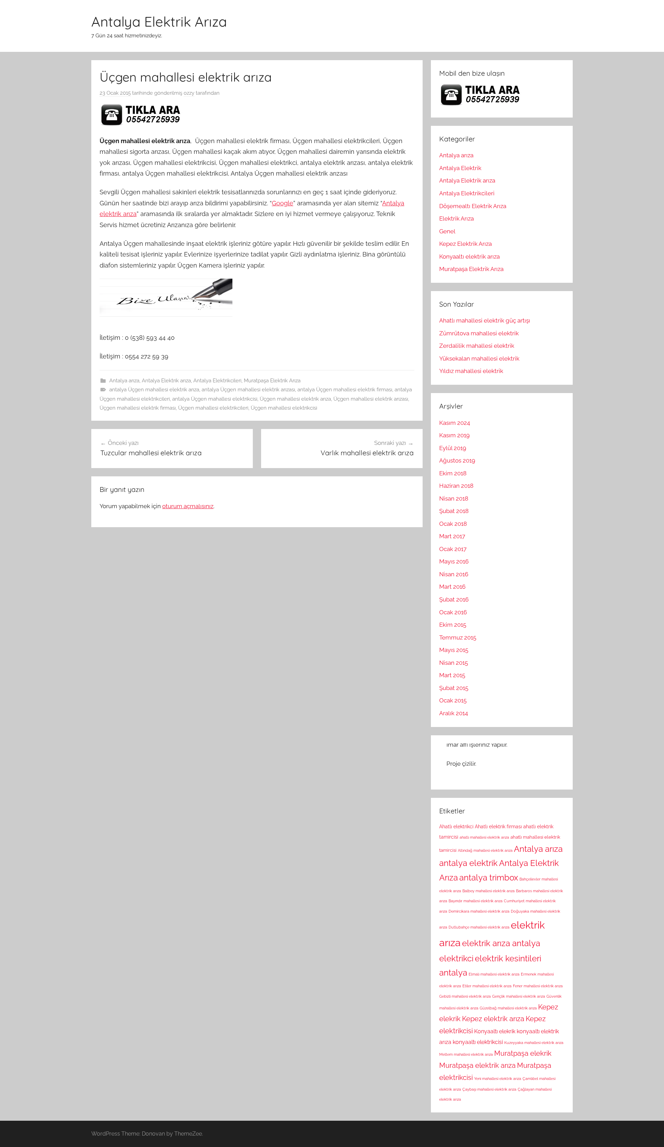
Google (282, 203)
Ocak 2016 (453, 612)
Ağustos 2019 (457, 460)
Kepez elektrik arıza (493, 1019)
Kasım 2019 (454, 435)
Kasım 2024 (454, 422)
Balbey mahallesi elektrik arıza (488, 891)
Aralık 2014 (453, 713)
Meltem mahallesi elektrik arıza (466, 1054)
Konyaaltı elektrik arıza (469, 256)
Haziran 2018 (456, 485)
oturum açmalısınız (187, 506)
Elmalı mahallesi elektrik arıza (494, 974)
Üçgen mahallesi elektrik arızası (370, 399)
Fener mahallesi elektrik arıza (538, 986)
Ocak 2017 (453, 548)
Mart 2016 (452, 586)
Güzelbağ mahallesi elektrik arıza (508, 1008)
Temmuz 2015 (457, 637)
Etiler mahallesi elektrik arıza (486, 986)
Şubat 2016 (454, 599)
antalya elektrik (468, 863)
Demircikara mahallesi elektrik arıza (479, 911)
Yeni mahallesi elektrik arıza (497, 1078)
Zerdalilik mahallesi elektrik (476, 345)
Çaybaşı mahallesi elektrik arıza (489, 1089)
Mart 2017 (452, 536)
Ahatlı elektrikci (456, 826)
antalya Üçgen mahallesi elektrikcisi (214, 399)
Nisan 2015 (453, 662)
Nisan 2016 (453, 574)
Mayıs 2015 (453, 649)
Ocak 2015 (453, 700)
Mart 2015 (452, 675)
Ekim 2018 (453, 473)
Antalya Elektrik (460, 168)
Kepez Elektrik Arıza (465, 243)
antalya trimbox (488, 878)
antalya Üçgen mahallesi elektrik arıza (154, 389)
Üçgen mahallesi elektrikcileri (213, 408)
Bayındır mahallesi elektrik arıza (475, 901)
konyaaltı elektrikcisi (478, 1042)
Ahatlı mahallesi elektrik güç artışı (484, 320)
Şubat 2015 (453, 687)
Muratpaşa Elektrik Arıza (272, 380)
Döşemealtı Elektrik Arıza (472, 206)
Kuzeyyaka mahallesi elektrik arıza (533, 1043)
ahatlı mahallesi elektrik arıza (484, 837)
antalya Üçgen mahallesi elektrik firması (344, 389)
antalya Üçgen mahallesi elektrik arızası (248, 389)
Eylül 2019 (452, 448)
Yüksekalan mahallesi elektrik (479, 358)
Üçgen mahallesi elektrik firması (138, 408)
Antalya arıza (124, 380)
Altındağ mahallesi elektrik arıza (485, 850)
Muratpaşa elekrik (523, 1053)
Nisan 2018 (453, 498)
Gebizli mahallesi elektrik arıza (465, 996)
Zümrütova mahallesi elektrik (479, 333)
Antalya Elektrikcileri (217, 380)
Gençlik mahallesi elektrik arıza (518, 996)
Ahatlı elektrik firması (498, 826)
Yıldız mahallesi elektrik (471, 370)
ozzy (189, 93)
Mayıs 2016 (454, 561)
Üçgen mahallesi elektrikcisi (284, 408)
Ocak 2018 (453, 523)
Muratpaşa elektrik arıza (477, 1065)
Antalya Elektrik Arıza (159, 21)
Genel (447, 231)
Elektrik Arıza (456, 218)
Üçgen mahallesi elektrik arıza (295, 399)
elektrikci (456, 958)
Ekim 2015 (452, 624)
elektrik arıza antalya (501, 943)
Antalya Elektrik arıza (166, 380)
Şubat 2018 (454, 510)
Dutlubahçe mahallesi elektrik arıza (479, 927)
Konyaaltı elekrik (494, 1031)
